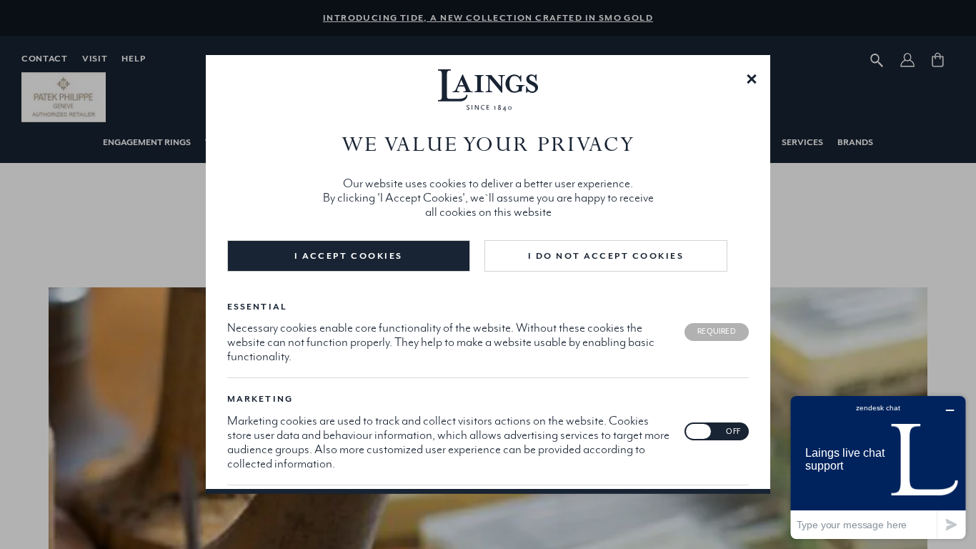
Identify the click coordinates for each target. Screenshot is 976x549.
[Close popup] (752, 78)
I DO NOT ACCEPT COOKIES (606, 256)
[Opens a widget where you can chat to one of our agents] (878, 467)
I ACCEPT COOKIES (348, 256)
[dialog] (488, 274)
